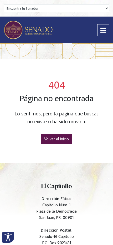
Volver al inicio (56, 138)
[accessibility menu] (8, 237)
